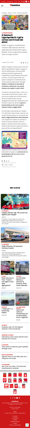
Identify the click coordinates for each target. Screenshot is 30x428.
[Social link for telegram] (28, 1)
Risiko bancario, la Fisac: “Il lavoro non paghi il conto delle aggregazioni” (8, 281)
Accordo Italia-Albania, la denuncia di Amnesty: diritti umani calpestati (21, 281)
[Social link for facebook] (21, 1)
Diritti (14, 13)
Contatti (3, 1)
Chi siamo (15, 416)
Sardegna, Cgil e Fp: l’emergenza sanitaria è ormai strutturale (12, 328)
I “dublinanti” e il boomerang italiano (7, 310)
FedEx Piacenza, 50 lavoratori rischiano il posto (12, 247)
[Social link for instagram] (24, 1)
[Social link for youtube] (26, 1)
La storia (15, 423)
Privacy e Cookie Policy (15, 425)
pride (6, 164)
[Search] (16, 1)
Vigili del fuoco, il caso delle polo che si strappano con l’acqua (14, 357)
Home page (4, 13)
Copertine (10, 13)
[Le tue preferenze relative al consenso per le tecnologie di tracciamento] (27, 425)
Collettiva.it (15, 401)
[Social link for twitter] (19, 1)
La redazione (10, 1)
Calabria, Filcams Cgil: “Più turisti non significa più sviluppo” (15, 213)
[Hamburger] (2, 6)
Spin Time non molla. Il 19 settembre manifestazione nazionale (14, 367)
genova (11, 164)
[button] (21, 62)
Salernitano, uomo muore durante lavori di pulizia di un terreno (15, 338)
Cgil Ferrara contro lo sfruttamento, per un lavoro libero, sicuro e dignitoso (22, 313)
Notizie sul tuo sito (15, 421)
